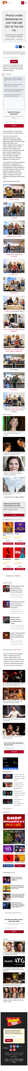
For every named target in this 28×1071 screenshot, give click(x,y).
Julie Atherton (9, 349)
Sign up (14, 931)
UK (9, 2)
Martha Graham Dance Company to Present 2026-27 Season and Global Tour (13, 80)
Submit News (8, 1054)
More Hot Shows (8, 865)
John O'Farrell (7, 329)
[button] (22, 2)
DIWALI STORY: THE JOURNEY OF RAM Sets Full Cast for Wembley (13, 85)
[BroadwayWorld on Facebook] (10, 1046)
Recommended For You (9, 872)
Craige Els (14, 218)
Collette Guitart (15, 410)
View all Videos (7, 808)
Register (14, 2)
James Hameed (18, 349)
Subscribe (14, 752)
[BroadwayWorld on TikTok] (21, 1046)
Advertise (6, 1053)
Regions (15, 1054)
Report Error (14, 1056)
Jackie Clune (8, 311)
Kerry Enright (10, 351)
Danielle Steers (10, 254)
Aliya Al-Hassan (18, 649)
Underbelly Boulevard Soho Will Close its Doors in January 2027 (12, 984)
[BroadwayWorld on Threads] (10, 1049)
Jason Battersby (17, 408)
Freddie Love (14, 274)
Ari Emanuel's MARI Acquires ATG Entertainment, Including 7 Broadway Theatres (13, 969)
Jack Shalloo (18, 236)
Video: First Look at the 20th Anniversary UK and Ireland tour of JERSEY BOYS (14, 90)
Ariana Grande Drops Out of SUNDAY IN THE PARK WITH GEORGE (14, 953)
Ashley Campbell (16, 255)
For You (9, 414)
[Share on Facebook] (17, 46)
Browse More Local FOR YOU (14, 497)
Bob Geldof (15, 329)
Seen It (8, 540)
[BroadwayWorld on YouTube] (14, 1049)
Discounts (19, 865)
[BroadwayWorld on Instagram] (14, 1046)
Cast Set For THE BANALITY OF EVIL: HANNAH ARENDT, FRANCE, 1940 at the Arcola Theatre (13, 1000)
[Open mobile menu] (26, 2)
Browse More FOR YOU (13, 913)
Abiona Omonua (14, 199)
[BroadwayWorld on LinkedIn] (17, 1046)
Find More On (13, 576)
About (12, 1053)
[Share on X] (20, 46)
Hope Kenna (14, 293)
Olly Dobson (14, 390)
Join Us (22, 1053)
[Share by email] (23, 46)
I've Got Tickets (8, 543)
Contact (17, 1053)
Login (19, 2)
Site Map (20, 1054)
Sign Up (14, 61)
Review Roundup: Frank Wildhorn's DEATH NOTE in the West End (13, 95)
